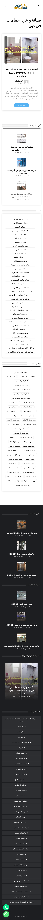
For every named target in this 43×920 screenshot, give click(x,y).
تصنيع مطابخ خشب (30, 455)
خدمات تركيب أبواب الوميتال (20, 265)
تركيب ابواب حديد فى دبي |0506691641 (21, 554)
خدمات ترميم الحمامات (20, 318)
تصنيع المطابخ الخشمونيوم (21, 433)
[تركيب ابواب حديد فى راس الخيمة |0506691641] (21, 566)
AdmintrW (19, 81)
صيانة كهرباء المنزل (14, 472)
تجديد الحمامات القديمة (27, 407)
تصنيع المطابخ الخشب (13, 424)
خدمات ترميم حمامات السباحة (20, 321)
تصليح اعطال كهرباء (26, 416)
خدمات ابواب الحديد (20, 219)
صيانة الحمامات (13, 463)
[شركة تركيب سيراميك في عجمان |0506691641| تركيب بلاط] (21, 138)
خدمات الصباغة (20, 242)
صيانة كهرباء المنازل (28, 472)
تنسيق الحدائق (20, 876)
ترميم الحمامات (20, 859)
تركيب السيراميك (20, 812)
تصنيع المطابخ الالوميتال (29, 424)
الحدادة (20, 737)
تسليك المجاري (20, 870)
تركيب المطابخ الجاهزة (29, 411)
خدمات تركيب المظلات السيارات (20, 310)
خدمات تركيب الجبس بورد (20, 280)
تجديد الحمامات (13, 403)
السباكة (20, 748)
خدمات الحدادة (20, 227)
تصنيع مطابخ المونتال (14, 446)
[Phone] (6, 907)
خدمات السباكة (20, 234)
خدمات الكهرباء (20, 249)
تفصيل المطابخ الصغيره (27, 463)
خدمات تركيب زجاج (20, 314)
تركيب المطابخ (13, 407)
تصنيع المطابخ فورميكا (26, 437)
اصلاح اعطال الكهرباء (21, 372)
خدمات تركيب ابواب (20, 268)
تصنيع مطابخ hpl (28, 442)
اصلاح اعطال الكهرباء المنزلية (27, 376)
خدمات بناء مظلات (20, 261)
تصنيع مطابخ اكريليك (15, 442)
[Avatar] (26, 82)
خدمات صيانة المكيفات (20, 337)
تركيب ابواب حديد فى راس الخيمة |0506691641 (21, 575)
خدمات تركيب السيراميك (20, 284)
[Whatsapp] (6, 914)
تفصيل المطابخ (29, 459)
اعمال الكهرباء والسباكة (27, 403)
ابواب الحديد (20, 727)
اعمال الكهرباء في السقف (21, 394)
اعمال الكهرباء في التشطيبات (21, 390)
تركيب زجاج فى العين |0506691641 (21, 604)
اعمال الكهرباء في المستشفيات (21, 398)
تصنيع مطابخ (13, 437)
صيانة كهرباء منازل (31, 476)
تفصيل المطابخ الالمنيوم (15, 459)
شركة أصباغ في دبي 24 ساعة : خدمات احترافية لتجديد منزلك (21, 720)
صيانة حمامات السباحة (28, 468)
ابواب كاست (20, 732)
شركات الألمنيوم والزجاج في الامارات (20, 348)
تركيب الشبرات (20, 817)
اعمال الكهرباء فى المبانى (21, 385)
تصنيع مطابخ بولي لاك (14, 450)
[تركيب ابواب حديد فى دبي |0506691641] (21, 545)
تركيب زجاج (20, 854)
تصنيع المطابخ (14, 416)
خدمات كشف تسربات (20, 344)
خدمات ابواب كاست (20, 223)
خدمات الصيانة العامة (20, 246)
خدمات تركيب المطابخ (20, 306)
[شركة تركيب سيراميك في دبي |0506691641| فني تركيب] (21, 185)
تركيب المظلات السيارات (20, 849)
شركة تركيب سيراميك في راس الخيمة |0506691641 (21, 625)
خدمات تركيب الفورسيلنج (20, 299)
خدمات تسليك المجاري (20, 325)
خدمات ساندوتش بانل (20, 333)
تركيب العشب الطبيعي (20, 828)
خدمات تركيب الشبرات (20, 287)
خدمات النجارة (20, 253)
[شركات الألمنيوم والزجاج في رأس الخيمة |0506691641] (21, 162)
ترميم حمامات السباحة (20, 865)
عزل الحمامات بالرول (30, 481)
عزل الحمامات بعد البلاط (13, 481)
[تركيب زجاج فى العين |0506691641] (21, 595)
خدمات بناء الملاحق (20, 257)
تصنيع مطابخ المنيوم (28, 446)
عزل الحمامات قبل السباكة (21, 485)
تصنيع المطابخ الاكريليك (29, 420)
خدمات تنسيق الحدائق (20, 329)
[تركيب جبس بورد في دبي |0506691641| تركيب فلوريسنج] (21, 637)
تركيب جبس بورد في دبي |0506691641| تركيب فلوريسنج (21, 646)
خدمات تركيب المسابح (20, 302)
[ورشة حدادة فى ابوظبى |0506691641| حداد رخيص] (21, 524)
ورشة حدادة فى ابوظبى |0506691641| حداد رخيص (21, 533)
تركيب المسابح (20, 838)
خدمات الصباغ (20, 238)
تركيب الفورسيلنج (20, 833)
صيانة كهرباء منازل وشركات (14, 476)
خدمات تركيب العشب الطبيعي (20, 295)
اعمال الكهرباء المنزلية (21, 381)
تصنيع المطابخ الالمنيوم (13, 420)
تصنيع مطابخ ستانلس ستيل (14, 455)
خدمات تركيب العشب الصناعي (20, 291)
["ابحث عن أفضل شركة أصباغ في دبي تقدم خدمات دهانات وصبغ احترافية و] (21, 6)
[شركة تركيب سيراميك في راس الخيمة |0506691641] (21, 616)
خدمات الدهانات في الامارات (20, 230)
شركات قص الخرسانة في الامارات (20, 352)
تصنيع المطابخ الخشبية (21, 429)
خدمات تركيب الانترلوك (20, 272)
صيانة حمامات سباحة (13, 468)
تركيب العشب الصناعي (20, 822)
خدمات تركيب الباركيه (20, 276)
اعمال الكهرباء (11, 376)
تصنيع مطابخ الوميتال (29, 450)
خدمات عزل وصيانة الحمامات (20, 340)
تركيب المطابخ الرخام (13, 411)
